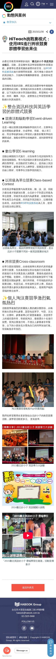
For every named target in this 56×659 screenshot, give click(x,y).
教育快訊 (12, 22)
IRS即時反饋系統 (29, 203)
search (32, 4)
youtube (31, 628)
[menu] (52, 4)
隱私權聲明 (11, 637)
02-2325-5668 (28, 616)
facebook (52, 32)
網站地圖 (23, 637)
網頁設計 (35, 640)
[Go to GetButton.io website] (6, 656)
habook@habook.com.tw (28, 613)
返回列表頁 (28, 587)
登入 (26, 4)
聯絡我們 (51, 649)
